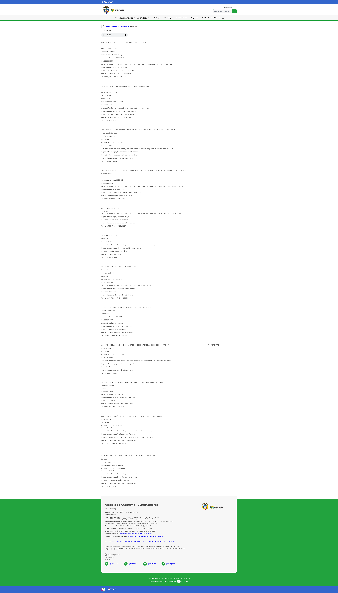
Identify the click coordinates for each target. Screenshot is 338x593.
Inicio (116, 18)
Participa (157, 18)
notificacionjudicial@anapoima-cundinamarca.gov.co (136, 534)
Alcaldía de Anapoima (112, 26)
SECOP (204, 18)
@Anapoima (133, 564)
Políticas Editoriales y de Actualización (162, 541)
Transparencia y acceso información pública (127, 17)
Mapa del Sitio (109, 541)
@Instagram (170, 564)
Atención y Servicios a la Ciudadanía (143, 17)
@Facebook (113, 564)
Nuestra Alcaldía (181, 18)
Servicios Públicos (214, 18)
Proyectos (194, 18)
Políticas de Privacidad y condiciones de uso (131, 541)
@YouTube (152, 564)
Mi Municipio (168, 18)
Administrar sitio (227, 7)
